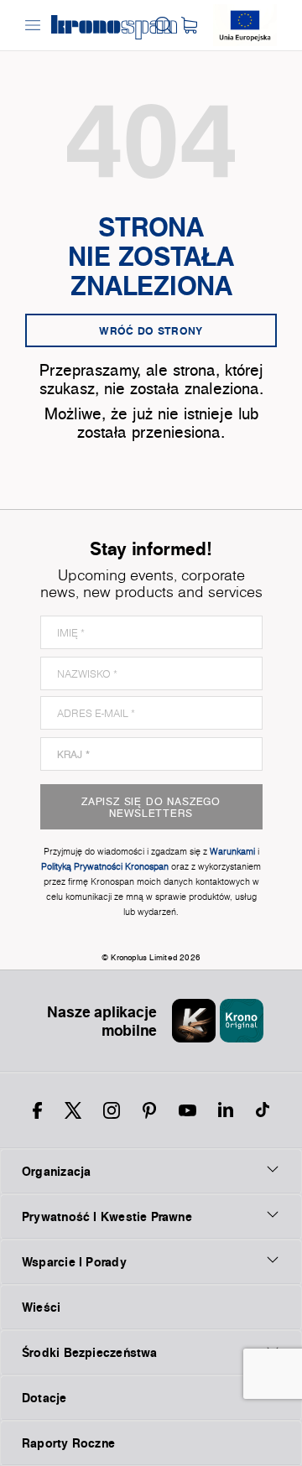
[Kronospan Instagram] (111, 1110)
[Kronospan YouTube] (187, 1110)
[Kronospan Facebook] (37, 1110)
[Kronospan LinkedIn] (225, 1110)
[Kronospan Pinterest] (149, 1110)
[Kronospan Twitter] (73, 1110)
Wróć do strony (150, 330)
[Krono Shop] (189, 25)
